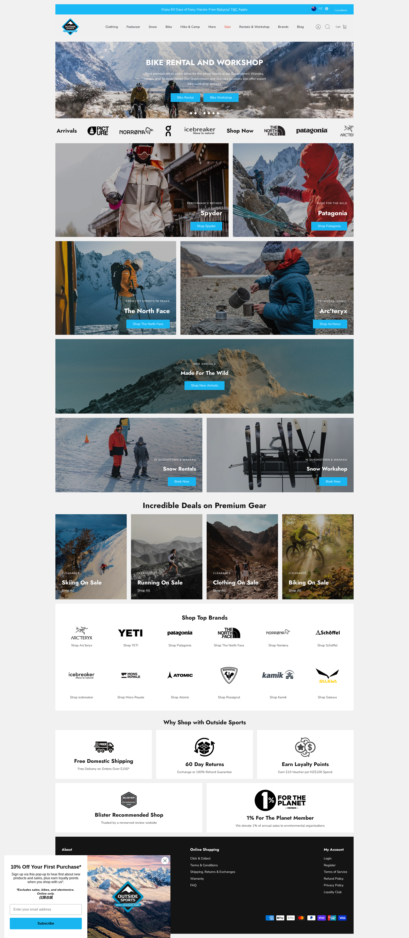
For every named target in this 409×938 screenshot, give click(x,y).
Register (330, 865)
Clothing (111, 27)
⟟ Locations (340, 10)
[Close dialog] (165, 860)
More (212, 27)
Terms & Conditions (204, 865)
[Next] (263, 9)
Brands (283, 27)
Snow (153, 27)
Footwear (133, 27)
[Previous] (146, 9)
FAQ (193, 885)
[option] (204, 80)
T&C (226, 9)
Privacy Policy (334, 885)
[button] (191, 113)
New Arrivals (305, 131)
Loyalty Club (333, 892)
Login (328, 858)
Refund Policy (334, 878)
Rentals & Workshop (254, 27)
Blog (300, 27)
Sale (227, 27)
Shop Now (157, 131)
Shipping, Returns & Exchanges (212, 872)
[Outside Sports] (70, 26)
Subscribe (45, 923)
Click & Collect (200, 858)
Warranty (197, 878)
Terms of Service (335, 872)
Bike (169, 27)
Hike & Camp (190, 27)
